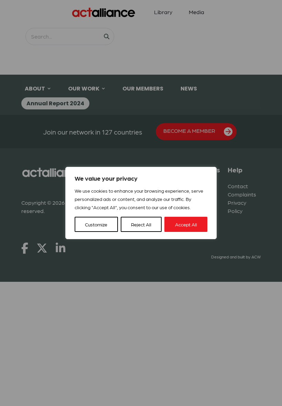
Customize (96, 224)
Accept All (186, 224)
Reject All (141, 224)
